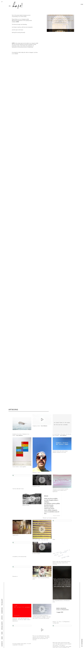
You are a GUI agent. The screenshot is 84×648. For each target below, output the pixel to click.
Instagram (81, 642)
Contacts (2, 643)
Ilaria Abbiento (19, 435)
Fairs (2, 633)
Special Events (2, 625)
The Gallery (2, 602)
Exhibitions (2, 610)
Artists (2, 617)
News (2, 637)
